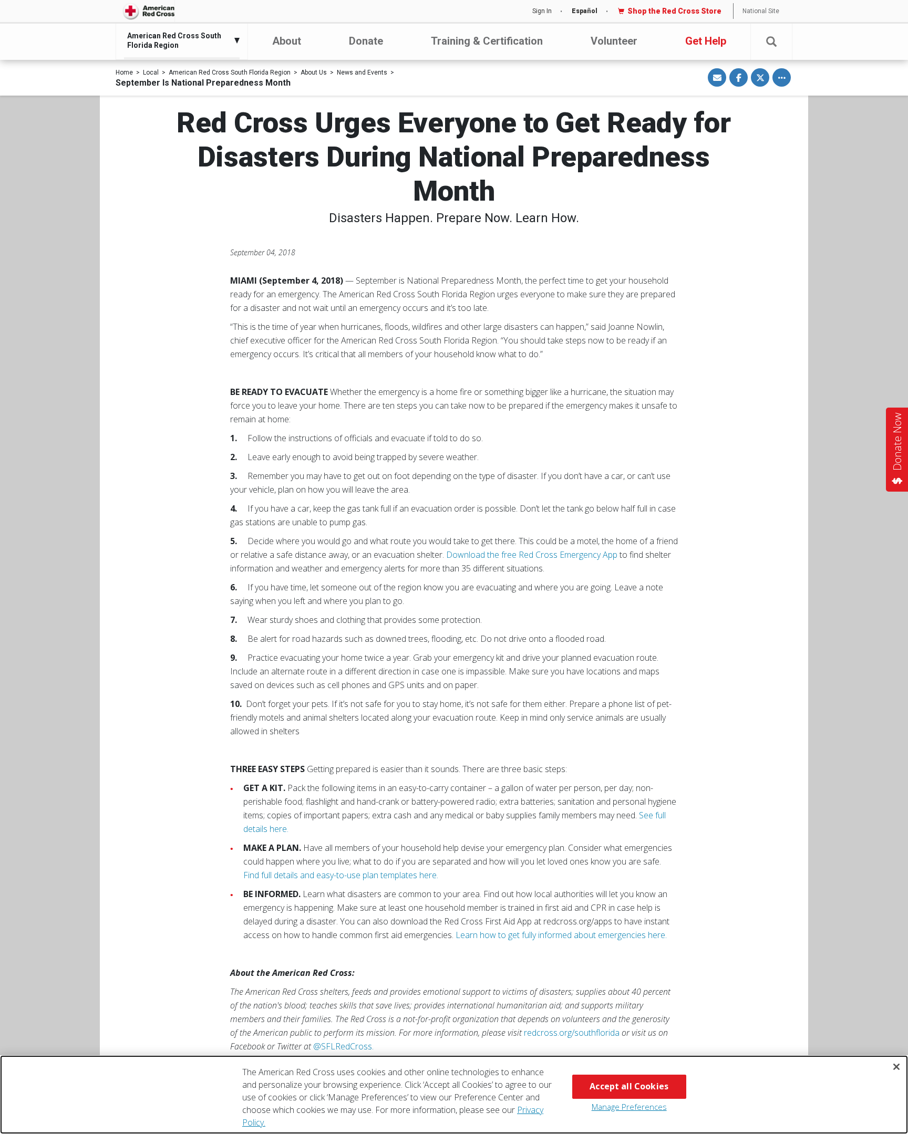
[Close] (896, 1066)
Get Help (705, 41)
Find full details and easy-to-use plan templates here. (340, 875)
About (286, 41)
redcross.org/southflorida (572, 1032)
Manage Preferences (629, 1106)
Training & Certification (487, 41)
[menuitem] (179, 40)
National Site (760, 11)
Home (124, 72)
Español (584, 11)
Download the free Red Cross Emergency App (531, 554)
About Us (314, 72)
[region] (454, 1094)
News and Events (362, 72)
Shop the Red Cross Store (674, 11)
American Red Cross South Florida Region (230, 72)
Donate (366, 41)
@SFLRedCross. (343, 1046)
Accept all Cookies (629, 1086)
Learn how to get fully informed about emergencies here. (561, 935)
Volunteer (614, 41)
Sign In (542, 11)
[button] (771, 42)
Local (151, 72)
